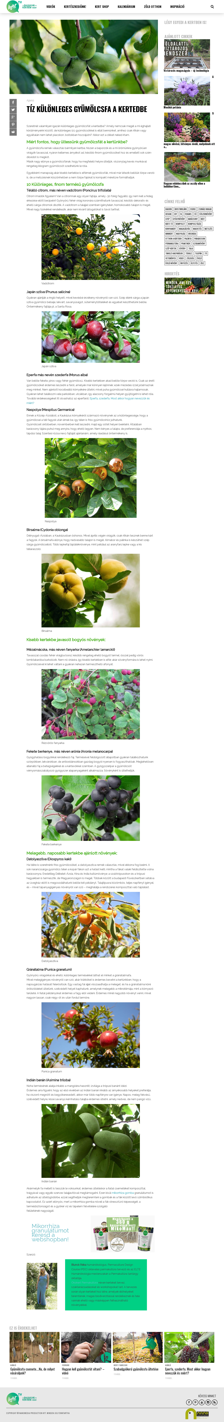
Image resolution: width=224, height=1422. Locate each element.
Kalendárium (126, 6)
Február (65, 1365)
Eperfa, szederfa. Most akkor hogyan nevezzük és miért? (187, 1371)
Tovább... (14, 1378)
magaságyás (184, 228)
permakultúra (171, 243)
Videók (50, 6)
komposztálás (194, 223)
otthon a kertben (173, 238)
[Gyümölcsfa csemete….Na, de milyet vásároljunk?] (35, 1347)
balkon (168, 209)
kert (203, 219)
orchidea (192, 233)
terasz (189, 253)
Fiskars (188, 214)
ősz (202, 263)
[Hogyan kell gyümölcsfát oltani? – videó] (86, 1347)
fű (195, 214)
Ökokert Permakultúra (84, 1282)
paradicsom (199, 238)
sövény (182, 248)
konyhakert (170, 228)
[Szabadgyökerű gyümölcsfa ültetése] (138, 1347)
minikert (169, 233)
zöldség (190, 258)
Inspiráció (177, 6)
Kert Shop (102, 6)
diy (175, 214)
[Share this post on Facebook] (13, 102)
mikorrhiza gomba (123, 1192)
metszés (208, 228)
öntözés (184, 263)
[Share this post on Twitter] (13, 110)
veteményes (170, 258)
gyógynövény (179, 219)
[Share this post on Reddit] (13, 132)
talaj (191, 248)
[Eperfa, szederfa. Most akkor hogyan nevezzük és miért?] (189, 1347)
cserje (193, 209)
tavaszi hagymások (174, 253)
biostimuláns (181, 209)
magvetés (197, 228)
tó (206, 253)
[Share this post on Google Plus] (13, 117)
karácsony (193, 219)
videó (181, 258)
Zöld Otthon (152, 6)
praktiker (185, 243)
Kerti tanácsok (120, 1365)
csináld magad (205, 209)
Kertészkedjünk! (75, 6)
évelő (199, 258)
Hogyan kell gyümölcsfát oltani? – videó (83, 1371)
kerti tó (169, 223)
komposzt (180, 223)
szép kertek (170, 248)
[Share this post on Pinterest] (13, 124)
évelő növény (171, 263)
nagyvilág (180, 233)
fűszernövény (205, 214)
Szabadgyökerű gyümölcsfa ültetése (136, 1369)
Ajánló (30, 100)
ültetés (194, 263)
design (168, 214)
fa (181, 214)
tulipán (198, 253)
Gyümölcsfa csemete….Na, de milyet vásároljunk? (32, 1371)
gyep (167, 219)
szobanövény (199, 243)
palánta (187, 238)
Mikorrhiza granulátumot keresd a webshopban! (50, 1232)
